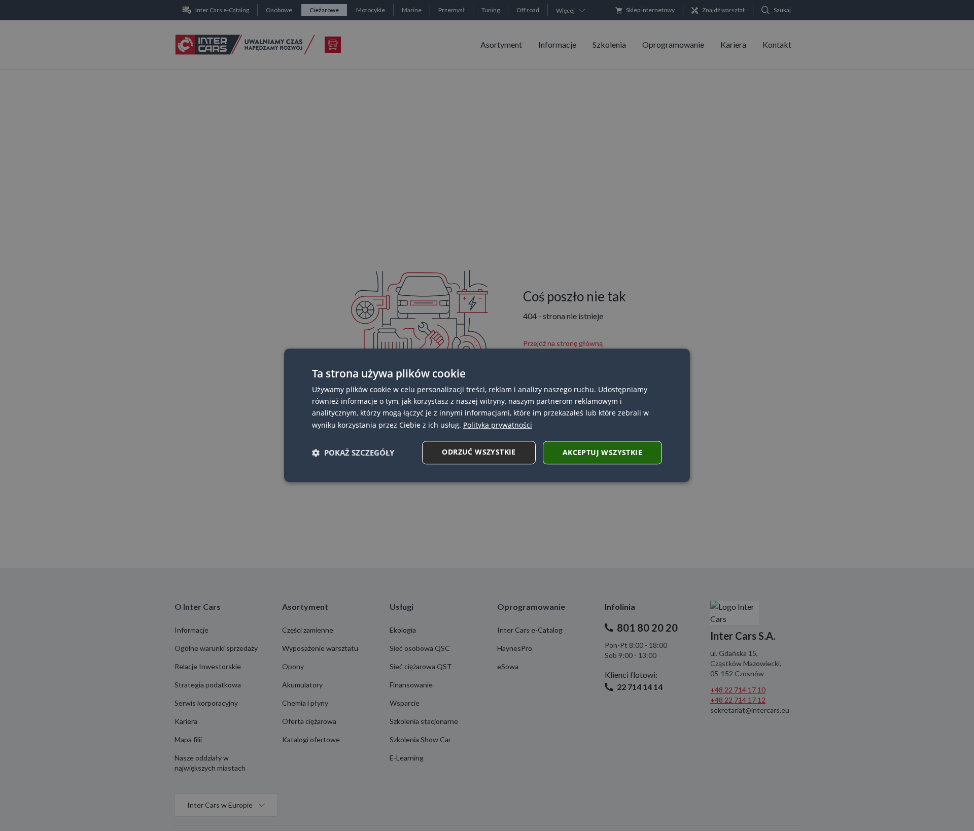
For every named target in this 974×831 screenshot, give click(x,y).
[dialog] (487, 415)
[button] (353, 452)
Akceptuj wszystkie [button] (602, 452)
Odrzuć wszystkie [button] (478, 452)
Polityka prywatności (497, 425)
